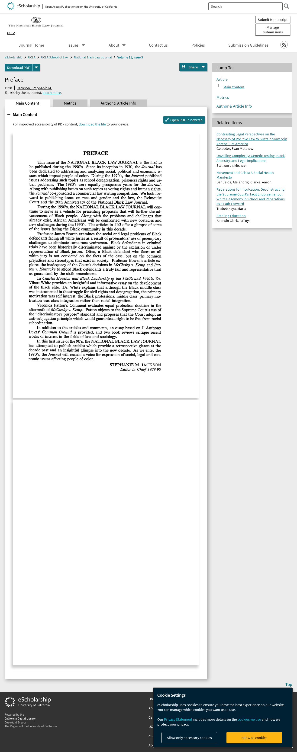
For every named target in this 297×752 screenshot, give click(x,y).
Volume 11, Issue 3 (130, 57)
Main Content (25, 114)
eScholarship (14, 57)
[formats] (36, 67)
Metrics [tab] (70, 103)
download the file (92, 124)
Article (222, 79)
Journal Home (31, 45)
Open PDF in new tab (186, 120)
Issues (73, 45)
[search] (286, 6)
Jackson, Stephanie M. (34, 88)
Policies (198, 45)
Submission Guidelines (248, 45)
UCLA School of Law (54, 57)
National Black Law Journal (93, 57)
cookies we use (249, 719)
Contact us (158, 45)
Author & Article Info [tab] (118, 103)
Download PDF (18, 67)
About (114, 45)
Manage (273, 29)
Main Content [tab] (27, 103)
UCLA (11, 32)
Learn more (52, 92)
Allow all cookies (254, 737)
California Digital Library (20, 718)
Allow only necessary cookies (189, 737)
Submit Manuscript (272, 19)
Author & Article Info (234, 106)
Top (288, 684)
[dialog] (222, 717)
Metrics (222, 97)
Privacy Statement (178, 719)
